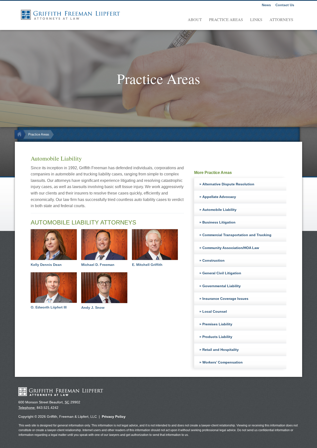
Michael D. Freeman (97, 265)
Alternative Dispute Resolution (228, 184)
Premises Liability (217, 324)
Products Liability (217, 337)
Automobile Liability (219, 210)
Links (256, 19)
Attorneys (281, 19)
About (195, 19)
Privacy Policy (114, 417)
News (266, 5)
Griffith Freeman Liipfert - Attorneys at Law (70, 15)
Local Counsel (214, 311)
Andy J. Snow (93, 307)
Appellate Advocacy (219, 197)
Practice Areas (226, 19)
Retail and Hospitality (220, 350)
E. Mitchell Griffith (147, 265)
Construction (213, 260)
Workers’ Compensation (222, 362)
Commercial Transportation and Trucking (236, 235)
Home (21, 134)
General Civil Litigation (221, 273)
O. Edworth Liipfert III (49, 307)
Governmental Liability (221, 286)
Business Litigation (219, 222)
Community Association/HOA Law (230, 248)
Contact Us (284, 5)
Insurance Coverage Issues (225, 299)
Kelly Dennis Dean (46, 265)
